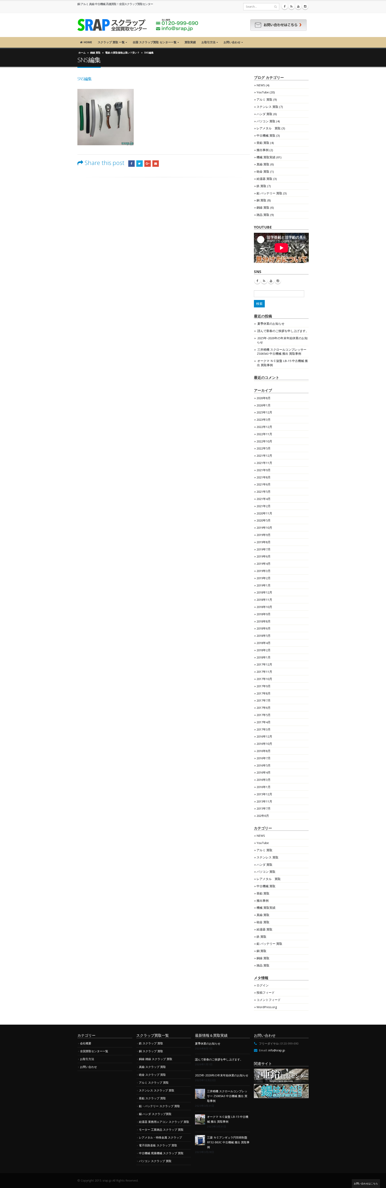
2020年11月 (264, 513)
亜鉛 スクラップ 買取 (152, 1098)
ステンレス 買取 (267, 107)
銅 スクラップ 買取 (151, 1051)
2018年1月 (264, 657)
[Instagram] (305, 6)
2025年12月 (264, 412)
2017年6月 (264, 708)
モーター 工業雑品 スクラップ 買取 (161, 1129)
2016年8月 (264, 751)
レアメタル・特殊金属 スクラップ (160, 1137)
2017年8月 (264, 693)
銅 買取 (261, 200)
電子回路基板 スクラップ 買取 (158, 1145)
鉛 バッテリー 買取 (269, 193)
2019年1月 (264, 585)
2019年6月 (264, 556)
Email (155, 163)
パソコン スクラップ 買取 (155, 1161)
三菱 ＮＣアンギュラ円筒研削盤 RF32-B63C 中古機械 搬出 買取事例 (228, 1142)
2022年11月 (264, 434)
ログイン (263, 985)
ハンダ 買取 (264, 114)
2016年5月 (264, 765)
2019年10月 (264, 527)
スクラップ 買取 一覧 (111, 42)
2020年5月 (264, 520)
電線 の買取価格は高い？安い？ (122, 52)
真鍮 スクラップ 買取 (152, 1067)
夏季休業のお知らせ (270, 323)
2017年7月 (264, 700)
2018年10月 (264, 607)
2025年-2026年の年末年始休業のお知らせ (221, 1075)
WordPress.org (267, 1007)
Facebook (131, 163)
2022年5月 (264, 448)
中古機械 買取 (266, 135)
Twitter (139, 163)
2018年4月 (264, 643)
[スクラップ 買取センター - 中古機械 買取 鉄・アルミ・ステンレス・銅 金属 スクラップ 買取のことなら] (137, 25)
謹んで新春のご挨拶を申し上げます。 (283, 331)
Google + (147, 163)
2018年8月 (264, 621)
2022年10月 (264, 441)
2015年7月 (264, 808)
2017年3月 (264, 729)
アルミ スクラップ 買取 (154, 1082)
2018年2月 (264, 650)
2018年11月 (264, 600)
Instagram (278, 281)
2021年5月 (264, 491)
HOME (88, 42)
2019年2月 (264, 578)
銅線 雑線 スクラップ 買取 (155, 1059)
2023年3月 (264, 419)
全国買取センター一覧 (94, 1051)
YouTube (263, 92)
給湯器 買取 (264, 179)
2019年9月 (264, 535)
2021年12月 (264, 455)
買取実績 (190, 42)
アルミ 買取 (264, 99)
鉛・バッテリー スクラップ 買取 (159, 1106)
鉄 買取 (261, 186)
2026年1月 (264, 405)
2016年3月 (264, 780)
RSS (264, 281)
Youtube (271, 281)
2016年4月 (264, 772)
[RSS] (291, 6)
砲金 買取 (263, 171)
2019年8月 (264, 542)
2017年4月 (264, 722)
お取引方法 (208, 42)
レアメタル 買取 (269, 128)
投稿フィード (266, 992)
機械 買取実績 (266, 157)
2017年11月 (264, 672)
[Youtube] (298, 6)
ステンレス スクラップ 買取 (156, 1090)
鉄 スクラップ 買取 (151, 1043)
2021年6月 (264, 484)
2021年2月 (264, 506)
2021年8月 (264, 477)
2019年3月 (264, 571)
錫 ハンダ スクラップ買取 (155, 1114)
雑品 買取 (263, 215)
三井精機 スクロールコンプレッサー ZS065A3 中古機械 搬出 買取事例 (281, 351)
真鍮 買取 (263, 164)
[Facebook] (285, 6)
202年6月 (263, 816)
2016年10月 (264, 744)
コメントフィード (269, 1000)
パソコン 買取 (266, 121)
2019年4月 (264, 564)
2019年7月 (264, 549)
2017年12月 (264, 664)
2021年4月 (264, 499)
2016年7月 (264, 758)
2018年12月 (264, 592)
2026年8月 (264, 398)
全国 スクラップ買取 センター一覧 (155, 42)
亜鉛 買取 (263, 143)
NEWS (261, 85)
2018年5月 (264, 636)
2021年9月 (264, 470)
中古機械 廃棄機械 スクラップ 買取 (161, 1153)
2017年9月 (264, 686)
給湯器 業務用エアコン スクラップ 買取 (164, 1122)
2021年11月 (264, 463)
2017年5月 (264, 715)
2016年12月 (264, 736)
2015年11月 (264, 801)
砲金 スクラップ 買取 (152, 1075)
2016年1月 (264, 787)
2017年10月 (264, 679)
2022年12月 (264, 427)
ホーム (82, 52)
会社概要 (85, 1043)
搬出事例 (263, 150)
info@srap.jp (276, 1050)
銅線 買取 (95, 52)
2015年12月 (264, 794)
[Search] (275, 6)
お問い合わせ (232, 42)
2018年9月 (264, 614)
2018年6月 (264, 628)
